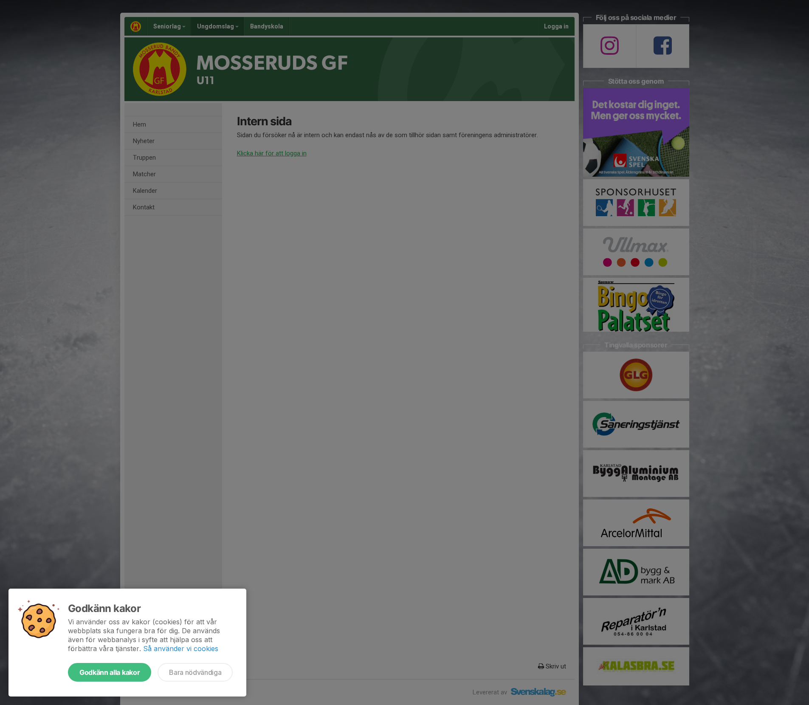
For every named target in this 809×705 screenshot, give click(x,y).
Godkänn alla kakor (109, 672)
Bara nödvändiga (195, 672)
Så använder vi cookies (180, 648)
